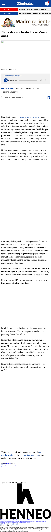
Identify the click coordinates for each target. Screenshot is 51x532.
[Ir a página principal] (25, 3)
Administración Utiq (32, 521)
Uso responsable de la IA (24, 522)
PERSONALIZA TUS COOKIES (19, 521)
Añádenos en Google (13, 97)
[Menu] (3, 3)
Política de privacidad (21, 520)
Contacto (40, 521)
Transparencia (7, 521)
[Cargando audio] (6, 80)
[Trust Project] (7, 463)
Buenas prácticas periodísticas (10, 522)
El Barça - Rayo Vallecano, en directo (32, 10)
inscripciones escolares (30, 117)
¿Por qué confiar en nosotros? (8, 466)
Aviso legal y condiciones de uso (8, 520)
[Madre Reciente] (25, 22)
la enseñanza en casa (29, 455)
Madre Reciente (8, 89)
